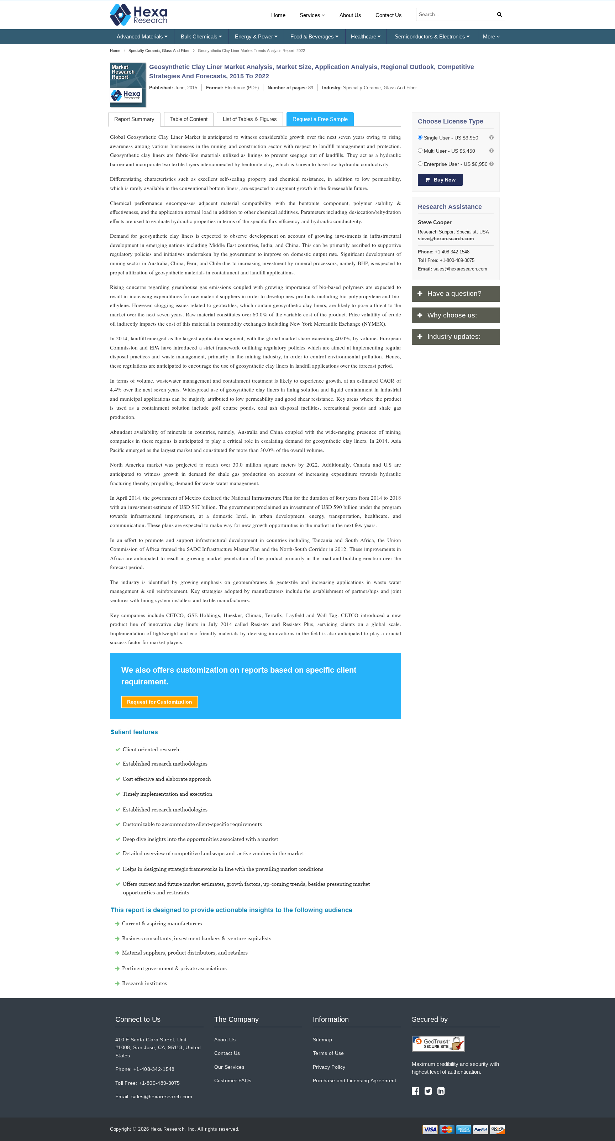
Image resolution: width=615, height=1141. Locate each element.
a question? (454, 293)
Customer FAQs (233, 1080)
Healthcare (364, 36)
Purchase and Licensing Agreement (354, 1080)
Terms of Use (328, 1053)
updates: (453, 336)
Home (278, 15)
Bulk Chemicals (200, 36)
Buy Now (444, 180)
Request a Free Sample (320, 119)
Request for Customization (159, 702)
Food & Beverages (312, 36)
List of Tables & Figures (250, 119)
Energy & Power (254, 36)
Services (311, 15)
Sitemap (322, 1039)
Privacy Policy (329, 1067)
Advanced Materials (140, 36)
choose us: (452, 315)
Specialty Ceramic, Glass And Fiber (380, 87)
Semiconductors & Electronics (431, 36)
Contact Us (388, 15)
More (489, 36)
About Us (350, 15)
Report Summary (134, 119)
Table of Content (188, 119)
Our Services (229, 1067)
